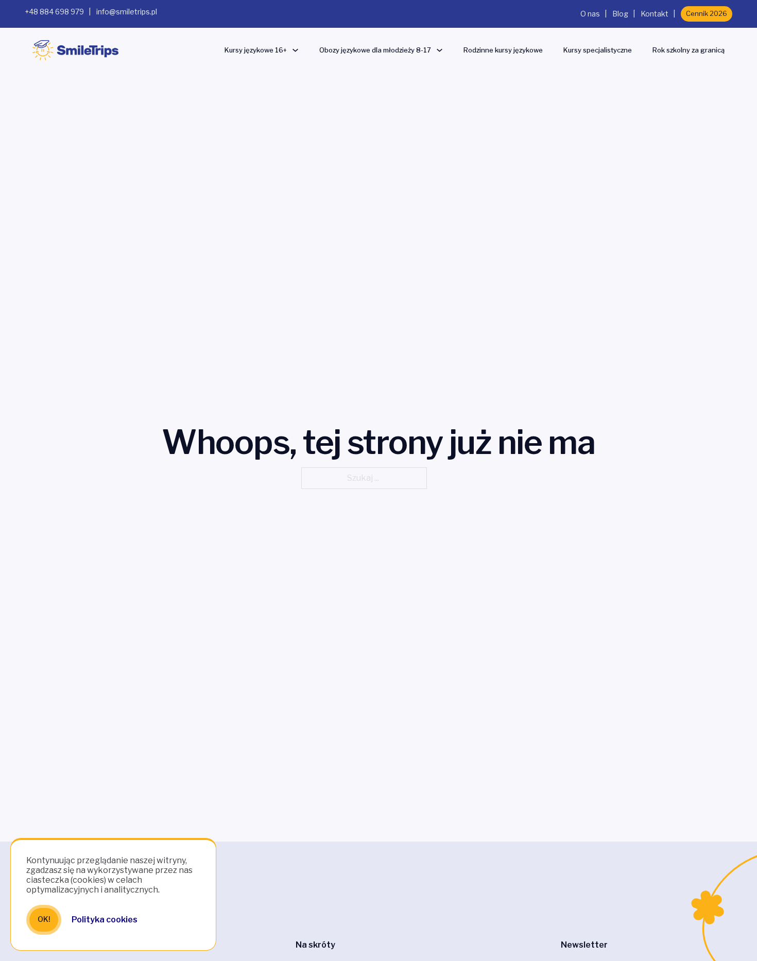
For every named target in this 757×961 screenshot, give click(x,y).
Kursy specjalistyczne (597, 50)
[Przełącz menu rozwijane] (295, 50)
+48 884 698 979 (54, 11)
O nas (590, 13)
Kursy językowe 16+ (256, 50)
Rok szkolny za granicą (688, 50)
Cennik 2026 (706, 13)
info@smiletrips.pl (126, 11)
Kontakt (654, 13)
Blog (620, 13)
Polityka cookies (104, 919)
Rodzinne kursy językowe (503, 50)
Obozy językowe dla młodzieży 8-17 (375, 50)
